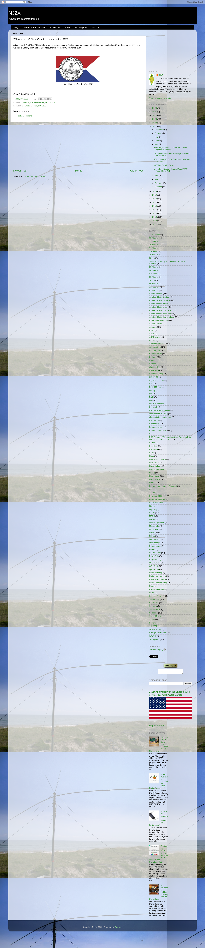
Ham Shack (154, 463)
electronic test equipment (160, 417)
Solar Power (154, 609)
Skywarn (153, 606)
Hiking (152, 473)
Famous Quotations (158, 430)
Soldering (153, 613)
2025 (154, 112)
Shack (67, 27)
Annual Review (155, 324)
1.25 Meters (154, 235)
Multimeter (154, 529)
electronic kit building (158, 414)
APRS (151, 330)
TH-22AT (153, 626)
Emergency (154, 424)
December (159, 130)
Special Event (155, 616)
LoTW (152, 513)
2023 (154, 119)
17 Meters (24, 103)
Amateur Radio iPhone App (161, 310)
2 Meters (153, 251)
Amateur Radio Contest (159, 300)
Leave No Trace (156, 503)
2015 (154, 210)
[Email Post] (35, 99)
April (157, 176)
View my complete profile (160, 98)
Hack (151, 456)
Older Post (136, 170)
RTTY (151, 593)
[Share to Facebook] (47, 99)
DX (150, 400)
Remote (152, 586)
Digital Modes (155, 387)
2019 (154, 195)
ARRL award (154, 337)
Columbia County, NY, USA (34, 106)
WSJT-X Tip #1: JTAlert (164, 165)
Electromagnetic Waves (159, 410)
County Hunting (37, 103)
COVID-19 (153, 377)
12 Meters (153, 241)
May (157, 144)
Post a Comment (24, 116)
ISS (150, 489)
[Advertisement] (78, 145)
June (157, 141)
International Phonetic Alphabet (163, 486)
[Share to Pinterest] (50, 99)
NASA (151, 533)
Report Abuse (156, 725)
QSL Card (153, 566)
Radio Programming (158, 583)
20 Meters (153, 255)
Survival (152, 623)
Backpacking (154, 350)
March (158, 179)
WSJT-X (152, 636)
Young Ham (154, 639)
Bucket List (55, 27)
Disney (152, 390)
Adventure (153, 287)
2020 (154, 191)
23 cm (152, 258)
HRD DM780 (154, 479)
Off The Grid (154, 539)
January (158, 187)
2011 (154, 224)
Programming (155, 559)
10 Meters (153, 238)
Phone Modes (155, 546)
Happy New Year (156, 469)
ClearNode (154, 370)
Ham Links (97, 27)
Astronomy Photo (156, 344)
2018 (154, 199)
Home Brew (154, 476)
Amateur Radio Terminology (161, 317)
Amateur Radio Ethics (158, 304)
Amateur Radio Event (158, 307)
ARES (151, 334)
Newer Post (20, 170)
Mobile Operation (156, 523)
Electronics (154, 420)
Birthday (152, 357)
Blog (16, 27)
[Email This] (39, 99)
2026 (154, 108)
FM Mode (153, 449)
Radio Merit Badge (157, 579)
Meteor (152, 519)
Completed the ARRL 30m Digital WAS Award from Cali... (171, 170)
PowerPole (154, 556)
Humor (152, 483)
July (157, 137)
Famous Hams (155, 427)
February (159, 183)
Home (78, 170)
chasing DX (154, 367)
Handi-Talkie (154, 466)
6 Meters (153, 274)
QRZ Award (50, 103)
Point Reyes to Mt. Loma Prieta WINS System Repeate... (170, 148)
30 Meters (153, 267)
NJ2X (14, 13)
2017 (154, 202)
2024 (154, 115)
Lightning (153, 509)
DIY (150, 394)
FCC (151, 434)
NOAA (152, 536)
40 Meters (153, 270)
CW (150, 384)
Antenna (153, 327)
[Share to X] (45, 99)
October (158, 133)
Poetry (152, 549)
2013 (154, 217)
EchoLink (153, 407)
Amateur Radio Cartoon (159, 297)
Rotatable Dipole (156, 589)
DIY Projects (81, 27)
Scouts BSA (154, 599)
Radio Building (155, 573)
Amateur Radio (155, 294)
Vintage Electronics (157, 633)
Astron (152, 340)
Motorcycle (154, 526)
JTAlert (152, 493)
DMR (151, 397)
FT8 (151, 453)
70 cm (152, 280)
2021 (154, 126)
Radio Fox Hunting (157, 576)
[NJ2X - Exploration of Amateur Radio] (170, 668)
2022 (154, 123)
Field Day (153, 446)
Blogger (118, 927)
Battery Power (155, 354)
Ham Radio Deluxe (157, 459)
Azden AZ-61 (155, 347)
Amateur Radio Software (160, 314)
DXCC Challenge (156, 404)
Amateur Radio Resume (34, 27)
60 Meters (153, 277)
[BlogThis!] (42, 99)
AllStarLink (154, 290)
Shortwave (154, 603)
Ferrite (152, 443)
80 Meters (153, 284)
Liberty (152, 506)
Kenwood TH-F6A (157, 499)
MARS (152, 516)
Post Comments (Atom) (35, 176)
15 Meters (153, 245)
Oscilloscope (154, 543)
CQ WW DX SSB (156, 380)
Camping (153, 360)
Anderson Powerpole (158, 320)
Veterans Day (155, 629)
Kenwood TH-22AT (157, 496)
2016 (154, 206)
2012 (154, 221)
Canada (152, 364)
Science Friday (155, 596)
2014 (154, 213)
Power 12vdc (155, 553)
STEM (152, 619)
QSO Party (154, 569)
